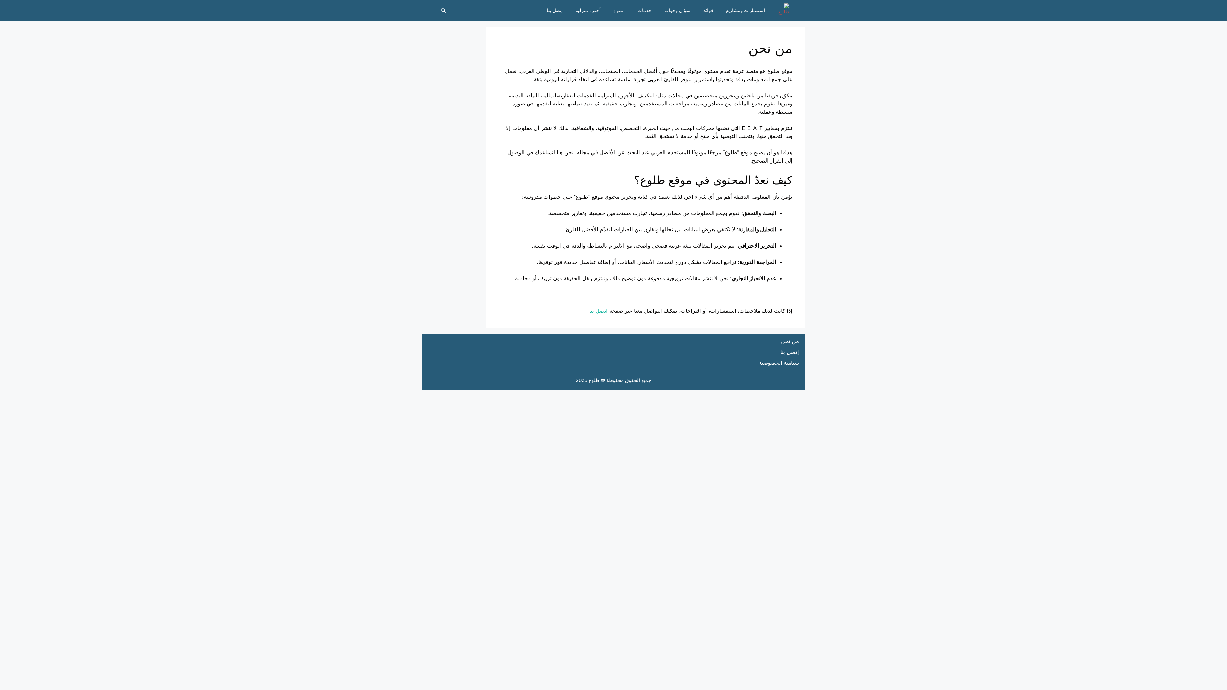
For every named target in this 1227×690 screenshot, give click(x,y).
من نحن (790, 341)
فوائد (708, 10)
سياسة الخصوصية (779, 363)
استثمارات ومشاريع (745, 10)
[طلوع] (782, 10)
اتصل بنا (598, 311)
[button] (443, 10)
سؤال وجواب (677, 10)
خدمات (644, 10)
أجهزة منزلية (588, 10)
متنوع (619, 10)
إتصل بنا (555, 10)
